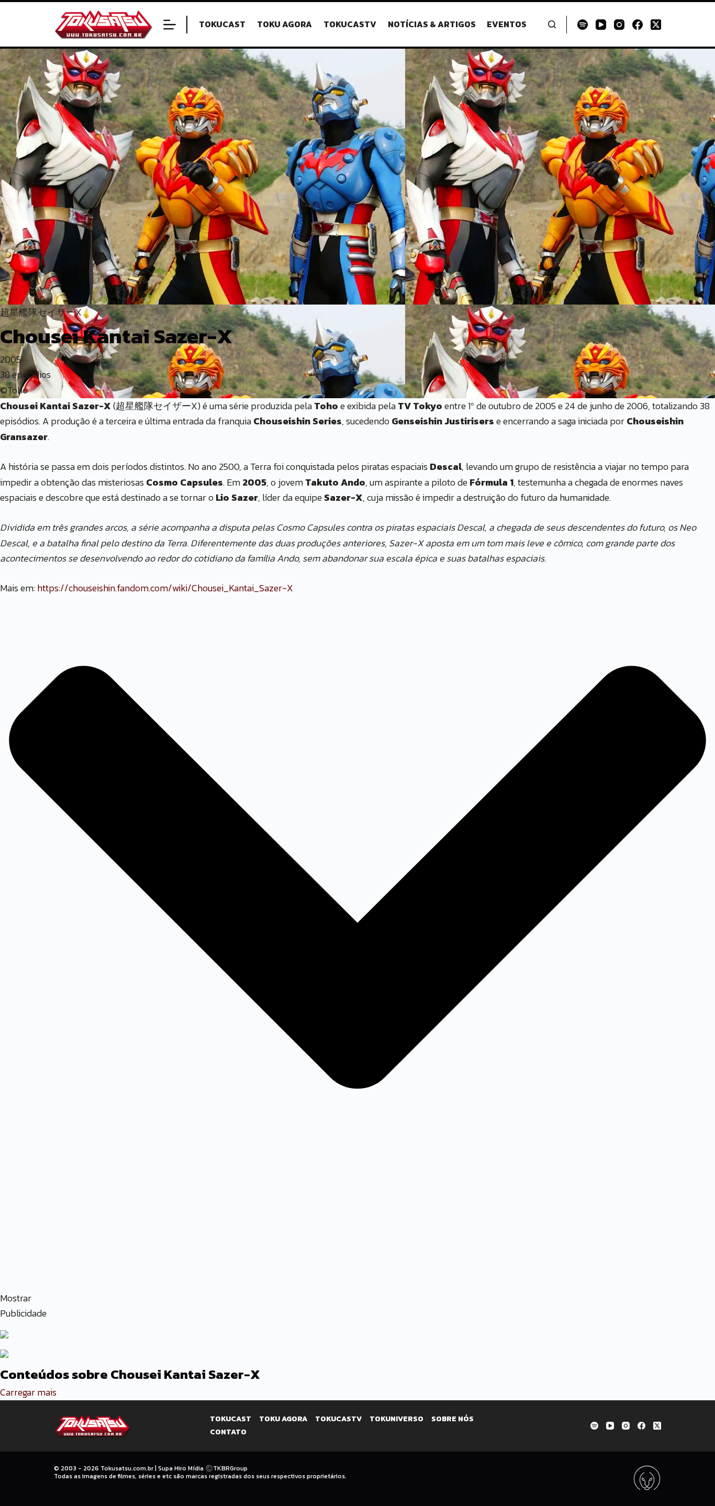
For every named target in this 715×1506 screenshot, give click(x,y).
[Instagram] (619, 24)
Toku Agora (284, 24)
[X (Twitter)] (656, 24)
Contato (228, 1432)
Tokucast (222, 24)
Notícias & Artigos (432, 24)
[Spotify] (582, 24)
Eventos (507, 24)
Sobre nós (452, 1419)
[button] (357, 887)
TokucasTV (349, 24)
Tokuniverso (396, 1419)
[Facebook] (637, 24)
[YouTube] (601, 24)
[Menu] (169, 24)
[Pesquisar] (552, 24)
